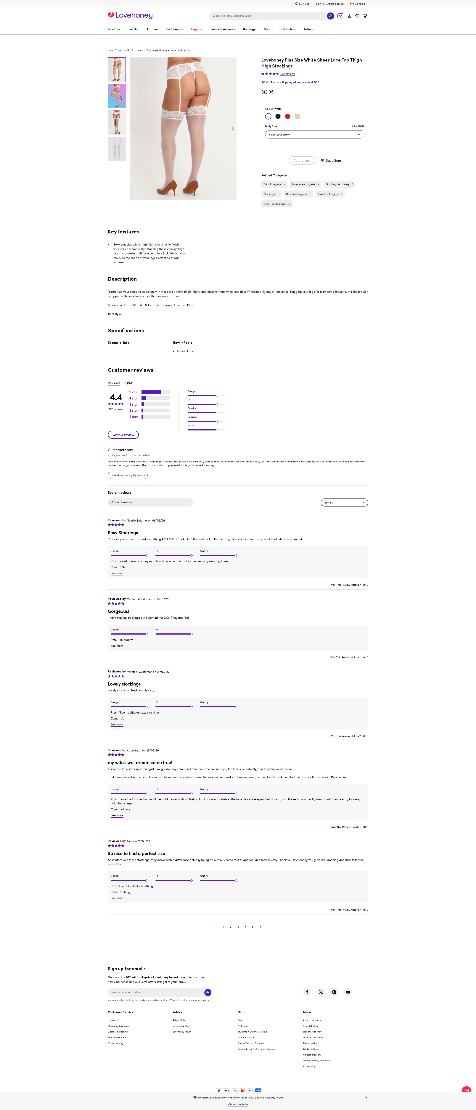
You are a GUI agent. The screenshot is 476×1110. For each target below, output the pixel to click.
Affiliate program (312, 1054)
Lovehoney (238, 38)
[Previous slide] (134, 129)
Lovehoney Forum (182, 1031)
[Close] (366, 1098)
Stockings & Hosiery (157, 50)
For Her (133, 29)
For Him (152, 29)
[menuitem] (116, 29)
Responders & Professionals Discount (256, 1048)
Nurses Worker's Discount (251, 1043)
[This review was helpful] (364, 584)
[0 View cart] (365, 16)
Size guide (358, 126)
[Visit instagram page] (334, 992)
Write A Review (123, 435)
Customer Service (121, 1012)
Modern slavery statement (316, 1060)
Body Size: (271, 126)
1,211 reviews (287, 73)
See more (117, 573)
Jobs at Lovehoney (312, 1031)
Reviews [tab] (114, 383)
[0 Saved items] (357, 16)
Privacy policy (310, 1043)
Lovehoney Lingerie (303, 184)
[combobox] (272, 16)
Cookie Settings (311, 1048)
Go (208, 992)
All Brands (243, 1025)
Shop (241, 1012)
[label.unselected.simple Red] (287, 116)
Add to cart (302, 160)
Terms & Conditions (313, 1037)
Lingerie (196, 29)
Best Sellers (287, 29)
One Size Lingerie (296, 194)
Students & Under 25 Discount (253, 1031)
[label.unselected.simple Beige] (297, 116)
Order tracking (115, 1043)
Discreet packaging (118, 1031)
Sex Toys (114, 29)
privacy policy (202, 999)
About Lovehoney (312, 1020)
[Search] (330, 16)
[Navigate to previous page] (215, 927)
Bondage (249, 29)
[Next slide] (233, 129)
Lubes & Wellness (223, 29)
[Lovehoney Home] (130, 15)
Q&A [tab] (128, 383)
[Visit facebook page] (307, 992)
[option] (183, 128)
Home (111, 50)
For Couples (174, 29)
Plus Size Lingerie (136, 50)
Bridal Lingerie (272, 184)
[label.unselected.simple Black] (278, 116)
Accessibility (309, 1066)
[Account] (349, 16)
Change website (238, 1104)
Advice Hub (179, 1020)
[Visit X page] (321, 992)
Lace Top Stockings (275, 204)
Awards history (310, 1025)
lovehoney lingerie (180, 50)
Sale (267, 29)
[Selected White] (268, 116)
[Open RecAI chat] (466, 1091)
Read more (338, 777)
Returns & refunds (117, 1037)
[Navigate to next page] (260, 927)
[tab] (140, 1042)
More (307, 1012)
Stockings (269, 194)
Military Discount (246, 1037)
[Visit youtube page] (348, 992)
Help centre (114, 1020)
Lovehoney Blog (181, 1025)
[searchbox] (153, 502)
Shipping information (118, 1025)
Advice (308, 29)
